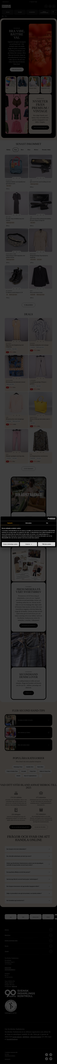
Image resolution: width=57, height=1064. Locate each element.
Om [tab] (47, 523)
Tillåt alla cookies (46, 544)
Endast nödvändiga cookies (10, 544)
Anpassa (27, 544)
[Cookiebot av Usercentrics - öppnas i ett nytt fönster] (48, 519)
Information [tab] (28, 523)
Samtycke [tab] (9, 523)
